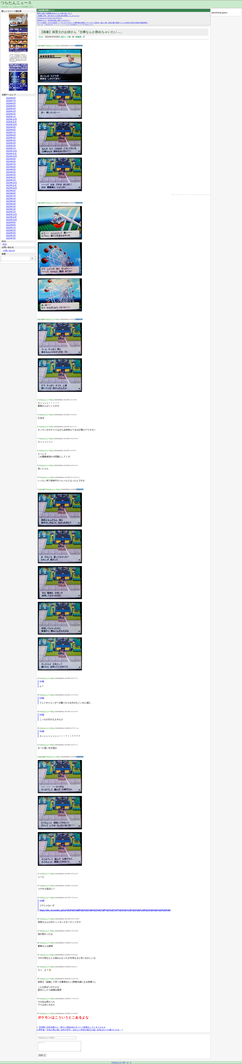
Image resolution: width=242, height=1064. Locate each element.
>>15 (41, 900)
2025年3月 (11, 143)
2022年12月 (11, 214)
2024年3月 (11, 175)
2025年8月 (11, 130)
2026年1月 (11, 117)
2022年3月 (11, 238)
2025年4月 (11, 140)
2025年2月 (11, 146)
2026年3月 (11, 111)
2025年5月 (11, 138)
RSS (5, 244)
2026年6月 (11, 103)
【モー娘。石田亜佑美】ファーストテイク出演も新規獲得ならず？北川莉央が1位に (65, 25)
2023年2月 (11, 209)
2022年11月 (11, 217)
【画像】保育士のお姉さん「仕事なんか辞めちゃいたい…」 (81, 32)
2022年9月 (11, 222)
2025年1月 (11, 148)
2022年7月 (11, 228)
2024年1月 (11, 180)
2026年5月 (11, 106)
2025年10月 (11, 124)
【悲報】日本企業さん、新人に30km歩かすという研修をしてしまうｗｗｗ (72, 1027)
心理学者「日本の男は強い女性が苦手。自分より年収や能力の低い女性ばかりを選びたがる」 (79, 1030)
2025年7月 (11, 132)
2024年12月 (11, 151)
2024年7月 (11, 164)
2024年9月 (11, 159)
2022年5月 (11, 233)
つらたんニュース (16, 3)
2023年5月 (11, 201)
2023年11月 (11, 185)
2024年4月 (11, 172)
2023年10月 (11, 188)
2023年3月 (11, 206)
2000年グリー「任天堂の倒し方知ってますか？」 (54, 20)
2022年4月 (11, 236)
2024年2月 (11, 177)
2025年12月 (11, 119)
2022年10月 (11, 220)
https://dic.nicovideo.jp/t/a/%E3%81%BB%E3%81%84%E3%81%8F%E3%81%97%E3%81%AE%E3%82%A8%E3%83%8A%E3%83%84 (104, 910)
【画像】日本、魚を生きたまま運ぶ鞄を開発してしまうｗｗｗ (58, 16)
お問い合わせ (9, 251)
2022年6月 (11, 230)
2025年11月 (11, 122)
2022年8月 (11, 225)
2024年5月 (11, 169)
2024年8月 (11, 161)
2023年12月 (11, 183)
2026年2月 (11, 114)
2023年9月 (11, 191)
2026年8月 (11, 98)
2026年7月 (11, 101)
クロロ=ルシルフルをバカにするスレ (49, 18)
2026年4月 (11, 109)
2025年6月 (11, 135)
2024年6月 (11, 167)
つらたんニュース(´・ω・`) (121, 1062)
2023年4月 (11, 204)
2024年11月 (11, 154)
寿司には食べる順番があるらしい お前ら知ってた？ (54, 13)
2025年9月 (11, 127)
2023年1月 (11, 212)
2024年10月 (11, 156)
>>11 (41, 681)
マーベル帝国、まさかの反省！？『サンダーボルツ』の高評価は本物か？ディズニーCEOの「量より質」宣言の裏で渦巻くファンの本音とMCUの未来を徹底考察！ (92, 23)
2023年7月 (11, 196)
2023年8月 (11, 193)
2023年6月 (11, 199)
